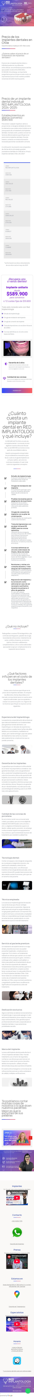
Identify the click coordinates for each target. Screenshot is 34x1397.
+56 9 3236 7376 (17, 1221)
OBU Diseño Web (17, 1391)
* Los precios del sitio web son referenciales (17, 1371)
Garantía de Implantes (17, 1244)
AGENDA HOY (17, 391)
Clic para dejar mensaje (12, 1167)
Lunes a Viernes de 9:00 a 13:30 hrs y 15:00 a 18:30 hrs (17, 1349)
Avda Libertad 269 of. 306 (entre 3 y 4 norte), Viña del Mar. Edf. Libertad (17, 1285)
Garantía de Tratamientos (17, 1307)
